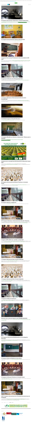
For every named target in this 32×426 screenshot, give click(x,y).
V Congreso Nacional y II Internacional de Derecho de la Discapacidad (13, 98)
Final (12, 402)
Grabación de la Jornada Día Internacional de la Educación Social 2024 (15, 161)
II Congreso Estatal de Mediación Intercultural (11, 358)
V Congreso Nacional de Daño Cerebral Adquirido (12, 259)
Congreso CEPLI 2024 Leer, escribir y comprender (12, 239)
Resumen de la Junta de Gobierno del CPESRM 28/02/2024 (14, 318)
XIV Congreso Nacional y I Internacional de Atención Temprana (15, 220)
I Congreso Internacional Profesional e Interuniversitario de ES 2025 (15, 58)
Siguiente (10, 402)
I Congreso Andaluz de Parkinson (8, 298)
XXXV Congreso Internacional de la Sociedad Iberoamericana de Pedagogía (15, 396)
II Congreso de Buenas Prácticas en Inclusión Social (13, 377)
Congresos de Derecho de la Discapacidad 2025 (12, 78)
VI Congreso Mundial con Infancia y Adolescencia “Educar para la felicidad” (16, 137)
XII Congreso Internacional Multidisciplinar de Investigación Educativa (14, 338)
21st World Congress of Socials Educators (10, 118)
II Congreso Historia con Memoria (8, 202)
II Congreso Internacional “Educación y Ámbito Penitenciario (14, 20)
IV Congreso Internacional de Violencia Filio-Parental (13, 39)
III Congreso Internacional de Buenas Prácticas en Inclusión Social (14, 182)
